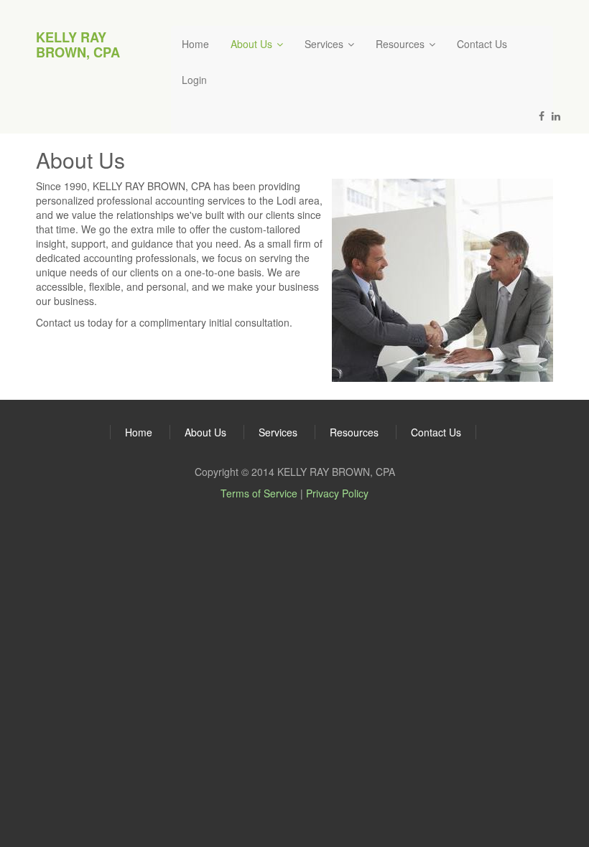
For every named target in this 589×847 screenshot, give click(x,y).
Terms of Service (259, 493)
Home (195, 44)
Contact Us (482, 44)
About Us (253, 44)
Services (325, 44)
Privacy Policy (337, 493)
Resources (401, 44)
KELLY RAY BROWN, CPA (78, 44)
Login (194, 79)
